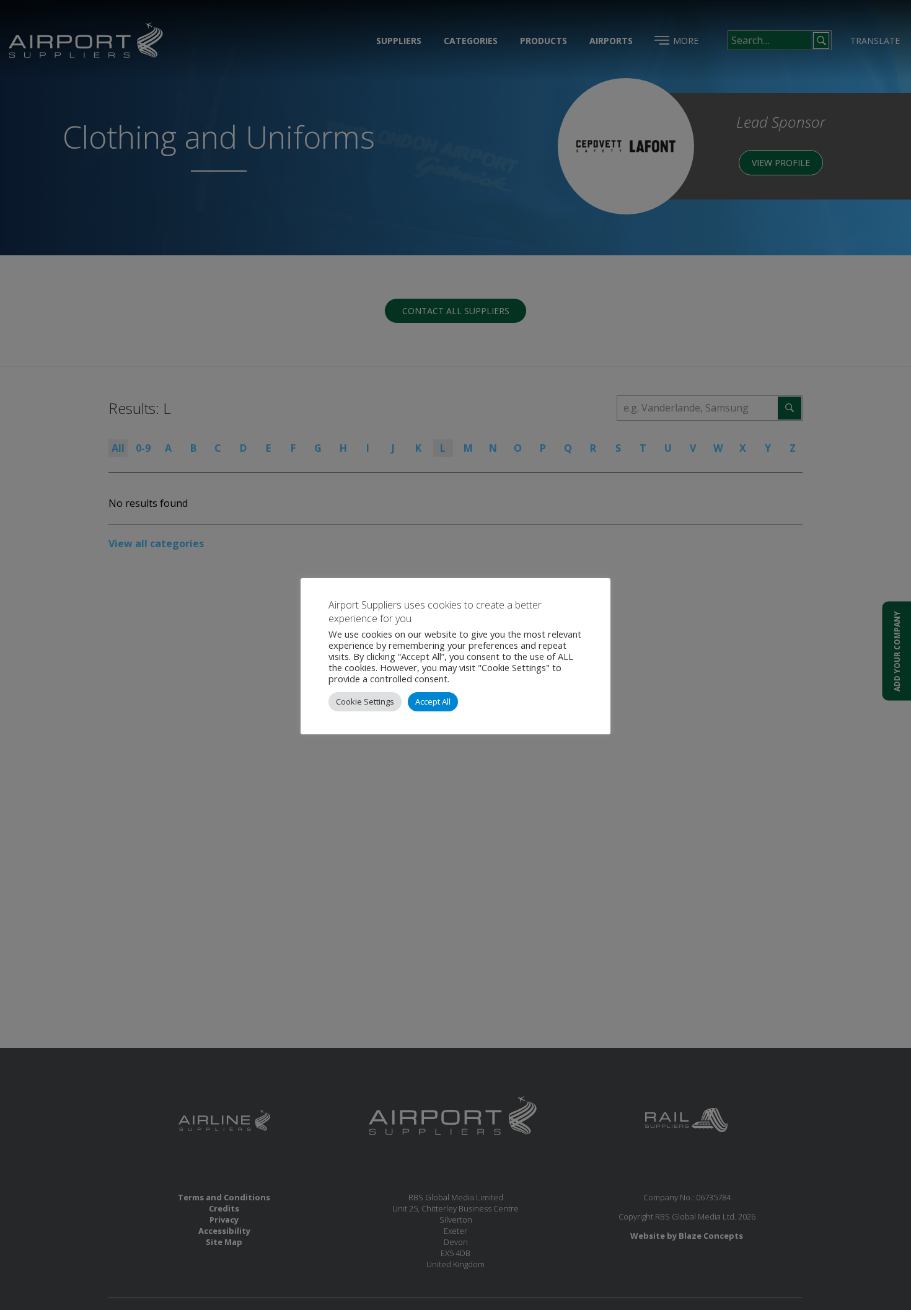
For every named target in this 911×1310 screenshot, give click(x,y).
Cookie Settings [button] (365, 701)
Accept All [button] (433, 701)
